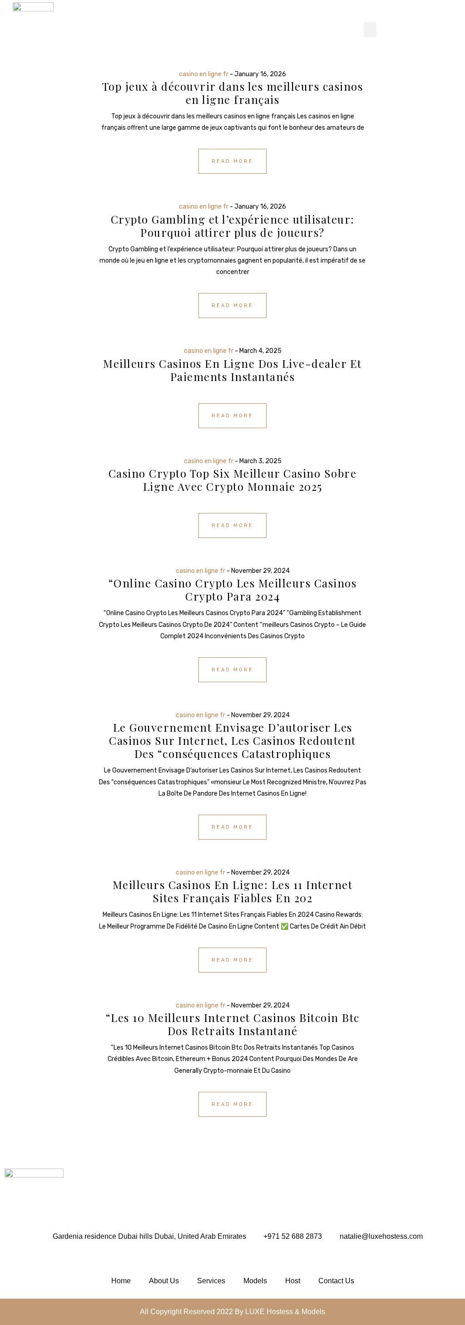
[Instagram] (14, 1259)
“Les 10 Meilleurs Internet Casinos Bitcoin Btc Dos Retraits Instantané (233, 1024)
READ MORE (232, 161)
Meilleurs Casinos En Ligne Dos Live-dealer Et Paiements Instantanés (232, 370)
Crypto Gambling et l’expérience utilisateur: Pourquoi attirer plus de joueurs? (233, 226)
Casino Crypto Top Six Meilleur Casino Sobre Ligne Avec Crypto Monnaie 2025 (233, 480)
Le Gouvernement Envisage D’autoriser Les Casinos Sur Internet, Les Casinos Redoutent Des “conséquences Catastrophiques (232, 740)
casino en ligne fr (203, 74)
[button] (370, 29)
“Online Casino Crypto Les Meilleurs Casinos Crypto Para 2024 (233, 589)
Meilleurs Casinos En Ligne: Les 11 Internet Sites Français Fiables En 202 (233, 891)
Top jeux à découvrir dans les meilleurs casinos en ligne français (232, 93)
